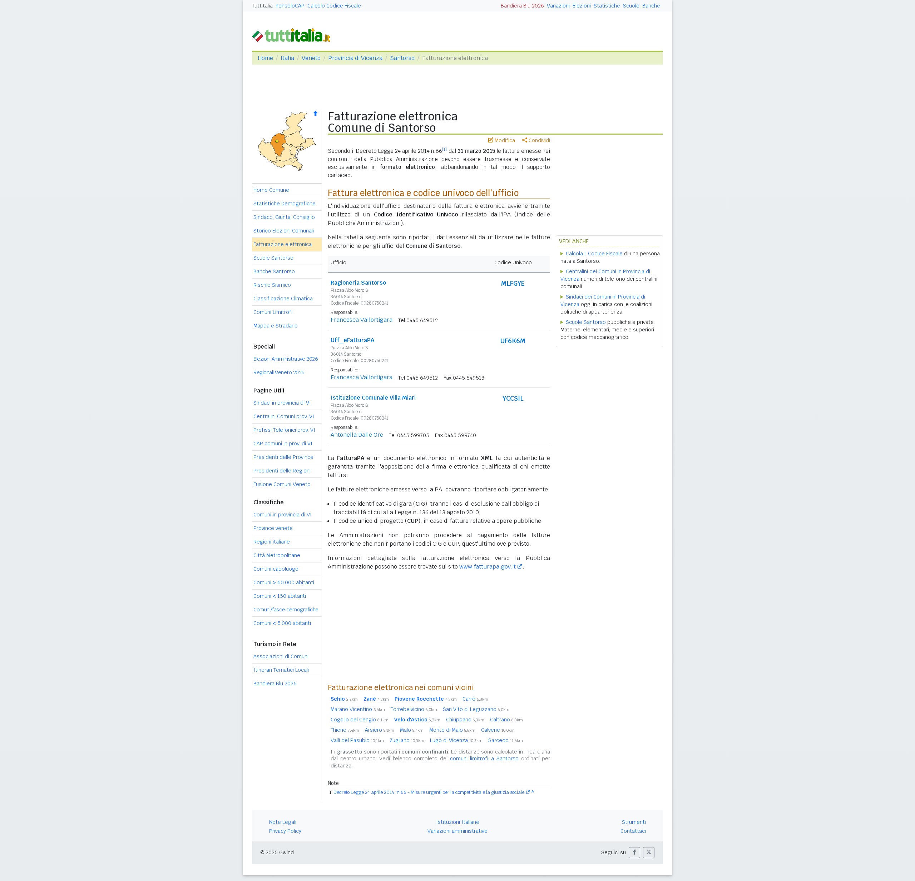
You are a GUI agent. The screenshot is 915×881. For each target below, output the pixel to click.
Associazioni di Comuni (280, 656)
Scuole (631, 5)
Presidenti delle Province (283, 457)
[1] (444, 149)
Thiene (345, 730)
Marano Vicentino (358, 709)
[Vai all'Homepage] (294, 34)
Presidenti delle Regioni (282, 470)
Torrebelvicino (414, 709)
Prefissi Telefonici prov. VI (284, 430)
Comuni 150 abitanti (279, 596)
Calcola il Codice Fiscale (594, 253)
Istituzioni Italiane (457, 822)
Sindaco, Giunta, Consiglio (284, 217)
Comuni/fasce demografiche (285, 609)
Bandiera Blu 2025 (275, 683)
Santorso (402, 58)
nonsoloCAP (290, 5)
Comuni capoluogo (275, 569)
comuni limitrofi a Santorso (484, 758)
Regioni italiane (271, 542)
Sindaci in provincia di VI (282, 403)
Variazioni (558, 5)
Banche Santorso (274, 271)
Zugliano (407, 740)
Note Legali (282, 822)
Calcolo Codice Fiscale (334, 5)
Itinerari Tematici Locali (281, 670)
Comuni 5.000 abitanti (282, 623)
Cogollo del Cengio (360, 719)
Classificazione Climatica (283, 298)
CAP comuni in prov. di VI (282, 443)
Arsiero (379, 730)
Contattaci (633, 831)
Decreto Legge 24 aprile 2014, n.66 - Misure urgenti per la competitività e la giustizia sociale (428, 792)
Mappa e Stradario (275, 325)
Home (265, 58)
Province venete (273, 528)
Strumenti (634, 822)
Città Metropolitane (276, 555)
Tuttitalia (262, 5)
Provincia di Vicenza (355, 58)
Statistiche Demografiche (284, 203)
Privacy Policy (285, 831)
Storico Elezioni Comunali (283, 230)
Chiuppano (465, 719)
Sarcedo (505, 740)
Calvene (498, 730)
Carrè (475, 699)
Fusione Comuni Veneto (282, 484)
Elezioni (582, 5)
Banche (651, 5)
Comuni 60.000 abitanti (283, 582)
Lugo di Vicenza (456, 740)
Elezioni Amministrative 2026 (285, 359)
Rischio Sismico (272, 285)
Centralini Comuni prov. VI (283, 416)
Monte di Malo (452, 730)
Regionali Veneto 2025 (279, 372)
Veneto (311, 58)
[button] (634, 852)
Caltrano (506, 719)
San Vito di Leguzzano (476, 709)
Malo (412, 730)
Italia (287, 58)
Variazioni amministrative (457, 831)
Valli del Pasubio (357, 740)
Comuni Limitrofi (272, 312)
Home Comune (271, 190)
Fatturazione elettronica (282, 244)
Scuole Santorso (273, 258)
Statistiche (607, 5)
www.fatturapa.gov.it (487, 566)
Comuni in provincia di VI (282, 514)
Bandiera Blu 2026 (522, 5)
